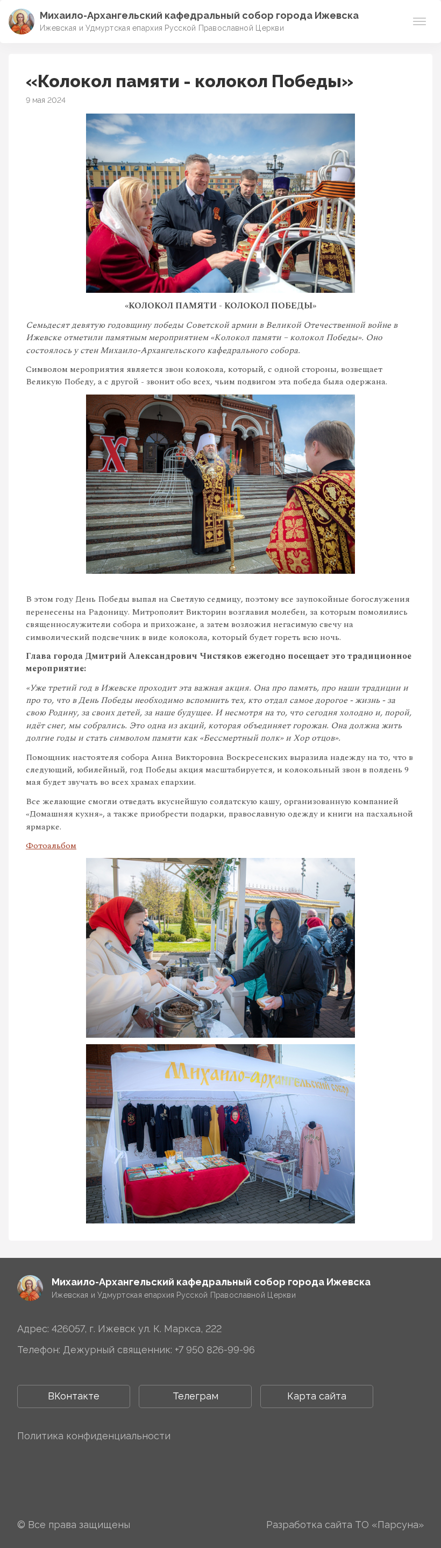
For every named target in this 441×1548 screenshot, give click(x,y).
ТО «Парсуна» (389, 1524)
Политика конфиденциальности (93, 1435)
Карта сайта (316, 1396)
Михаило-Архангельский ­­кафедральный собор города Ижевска (199, 15)
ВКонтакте (73, 1396)
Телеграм (195, 1396)
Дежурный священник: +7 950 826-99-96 (159, 1349)
